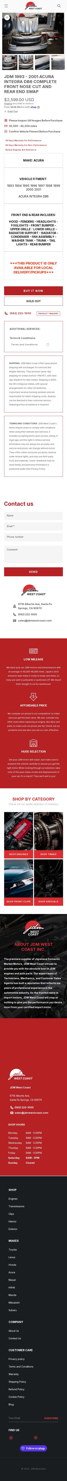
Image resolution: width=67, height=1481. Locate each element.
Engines (13, 1198)
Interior (12, 1221)
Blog (11, 1404)
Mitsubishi (14, 1302)
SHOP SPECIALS (48, 901)
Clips (11, 1213)
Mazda (12, 1295)
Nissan (12, 1279)
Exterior (13, 1229)
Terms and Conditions (24, 344)
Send (33, 572)
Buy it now (33, 291)
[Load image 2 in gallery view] (26, 62)
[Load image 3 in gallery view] (42, 62)
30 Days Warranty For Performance (23, 140)
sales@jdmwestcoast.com (31, 1112)
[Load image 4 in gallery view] (58, 62)
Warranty (14, 1374)
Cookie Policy (16, 1396)
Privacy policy (17, 1359)
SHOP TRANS (48, 854)
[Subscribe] (51, 1418)
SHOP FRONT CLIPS (19, 901)
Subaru (13, 1310)
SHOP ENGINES (18, 854)
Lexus (12, 1257)
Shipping (8, 103)
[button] (6, 6)
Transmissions (16, 1206)
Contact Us (15, 1338)
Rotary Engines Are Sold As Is (20, 150)
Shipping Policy (17, 1381)
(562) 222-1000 (34, 313)
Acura (12, 1272)
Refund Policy (16, 1389)
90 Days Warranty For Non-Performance (26, 145)
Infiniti (12, 1287)
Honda (12, 1264)
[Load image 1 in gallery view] (9, 62)
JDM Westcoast (38, 1469)
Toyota (13, 1249)
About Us (14, 1330)
